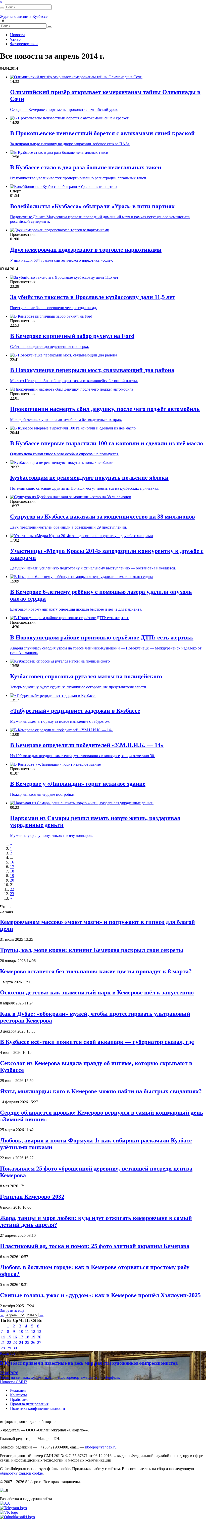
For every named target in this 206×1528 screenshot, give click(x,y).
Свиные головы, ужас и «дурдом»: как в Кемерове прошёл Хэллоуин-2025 (100, 1295)
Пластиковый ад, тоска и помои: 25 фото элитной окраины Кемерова (94, 1246)
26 (33, 1342)
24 (21, 1342)
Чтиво (15, 39)
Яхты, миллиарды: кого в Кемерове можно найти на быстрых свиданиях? (101, 1091)
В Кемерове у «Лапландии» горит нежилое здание (77, 783)
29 (9, 1348)
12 (33, 1331)
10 (21, 1331)
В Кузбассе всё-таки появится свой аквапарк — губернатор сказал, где (97, 1042)
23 (12, 894)
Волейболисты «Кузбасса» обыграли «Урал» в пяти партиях (92, 206)
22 (12, 889)
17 (12, 866)
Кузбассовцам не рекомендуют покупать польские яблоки (89, 477)
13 (39, 1331)
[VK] (9, 1512)
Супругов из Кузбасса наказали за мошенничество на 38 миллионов (102, 516)
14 (3, 1337)
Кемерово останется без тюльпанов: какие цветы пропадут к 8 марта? (96, 971)
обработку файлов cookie (21, 1473)
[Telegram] (13, 1508)
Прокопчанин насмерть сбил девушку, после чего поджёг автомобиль (105, 409)
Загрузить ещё (12, 1310)
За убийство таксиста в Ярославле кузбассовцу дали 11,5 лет (92, 297)
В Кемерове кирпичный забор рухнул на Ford (72, 336)
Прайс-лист (20, 1399)
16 (12, 862)
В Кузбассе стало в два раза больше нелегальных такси (85, 167)
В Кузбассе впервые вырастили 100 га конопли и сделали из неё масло (106, 443)
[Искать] (2, 8)
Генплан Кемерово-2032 (32, 1196)
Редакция (18, 1390)
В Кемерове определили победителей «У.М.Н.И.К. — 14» (87, 745)
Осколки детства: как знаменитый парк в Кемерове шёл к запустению (97, 992)
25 (27, 1342)
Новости (17, 35)
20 (12, 880)
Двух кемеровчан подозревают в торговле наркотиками (86, 249)
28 (3, 1348)
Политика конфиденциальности (37, 1408)
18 (12, 871)
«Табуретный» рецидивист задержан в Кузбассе (75, 710)
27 (39, 1342)
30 (15, 1348)
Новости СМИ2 (13, 1382)
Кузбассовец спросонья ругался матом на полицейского (86, 676)
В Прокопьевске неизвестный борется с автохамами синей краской (102, 133)
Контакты (18, 1395)
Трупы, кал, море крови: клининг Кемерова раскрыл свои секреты (91, 950)
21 (3, 1342)
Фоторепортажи (24, 44)
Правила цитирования (29, 1404)
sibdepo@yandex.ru (101, 1447)
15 (9, 1337)
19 (12, 876)
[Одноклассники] (17, 1517)
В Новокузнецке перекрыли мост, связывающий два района (92, 370)
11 (27, 1331)
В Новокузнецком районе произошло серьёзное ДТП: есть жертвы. (101, 637)
